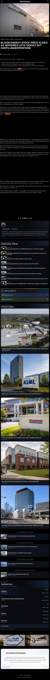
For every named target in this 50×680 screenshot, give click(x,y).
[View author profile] (1, 54)
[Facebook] (19, 218)
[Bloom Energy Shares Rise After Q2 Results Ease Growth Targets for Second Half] (3, 273)
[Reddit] (29, 218)
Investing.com (7, 114)
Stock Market (18, 39)
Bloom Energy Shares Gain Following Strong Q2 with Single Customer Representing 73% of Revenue (26, 269)
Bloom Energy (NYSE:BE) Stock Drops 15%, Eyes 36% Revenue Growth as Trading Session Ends (27, 278)
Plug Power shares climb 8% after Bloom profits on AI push (19, 258)
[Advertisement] (25, 81)
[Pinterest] (23, 218)
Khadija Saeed (6, 54)
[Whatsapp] (27, 218)
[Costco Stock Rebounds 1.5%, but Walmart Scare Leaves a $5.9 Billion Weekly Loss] (25, 417)
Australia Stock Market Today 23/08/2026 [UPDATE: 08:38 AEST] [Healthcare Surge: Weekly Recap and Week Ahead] (25, 349)
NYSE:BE (12, 39)
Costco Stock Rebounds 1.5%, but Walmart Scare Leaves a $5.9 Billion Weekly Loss (21, 437)
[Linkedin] (25, 218)
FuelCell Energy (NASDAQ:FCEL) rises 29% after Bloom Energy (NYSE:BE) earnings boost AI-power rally (26, 254)
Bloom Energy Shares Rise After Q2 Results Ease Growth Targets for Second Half (24, 273)
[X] (21, 218)
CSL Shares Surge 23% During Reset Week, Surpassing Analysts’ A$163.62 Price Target (22, 525)
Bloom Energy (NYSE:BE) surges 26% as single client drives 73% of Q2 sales (23, 263)
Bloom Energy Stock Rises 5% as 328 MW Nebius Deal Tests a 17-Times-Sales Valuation (25, 248)
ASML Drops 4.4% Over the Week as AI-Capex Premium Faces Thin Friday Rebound (21, 393)
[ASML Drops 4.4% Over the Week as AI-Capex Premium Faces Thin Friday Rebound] (25, 373)
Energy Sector (5, 39)
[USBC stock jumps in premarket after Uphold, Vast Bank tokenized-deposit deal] (37, 640)
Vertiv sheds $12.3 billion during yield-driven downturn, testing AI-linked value (20, 481)
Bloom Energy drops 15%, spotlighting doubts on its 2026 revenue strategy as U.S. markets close (27, 283)
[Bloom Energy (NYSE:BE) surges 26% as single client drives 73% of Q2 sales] (3, 263)
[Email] (31, 218)
